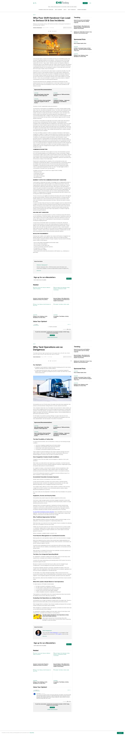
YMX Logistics (59, 643)
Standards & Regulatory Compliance (46, 9)
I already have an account (52, 337)
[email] (55, 31)
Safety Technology (72, 9)
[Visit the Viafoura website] (69, 329)
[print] (71, 31)
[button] (34, 3)
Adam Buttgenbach (37, 356)
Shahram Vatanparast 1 (37, 27)
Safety (34, 14)
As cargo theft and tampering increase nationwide (43, 517)
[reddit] (54, 31)
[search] (35, 3)
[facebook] (48, 31)
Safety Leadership (58, 9)
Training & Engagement (81, 9)
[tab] (36, 324)
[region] (52, 327)
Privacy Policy (32, 732)
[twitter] (52, 31)
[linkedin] (50, 31)
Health (65, 9)
